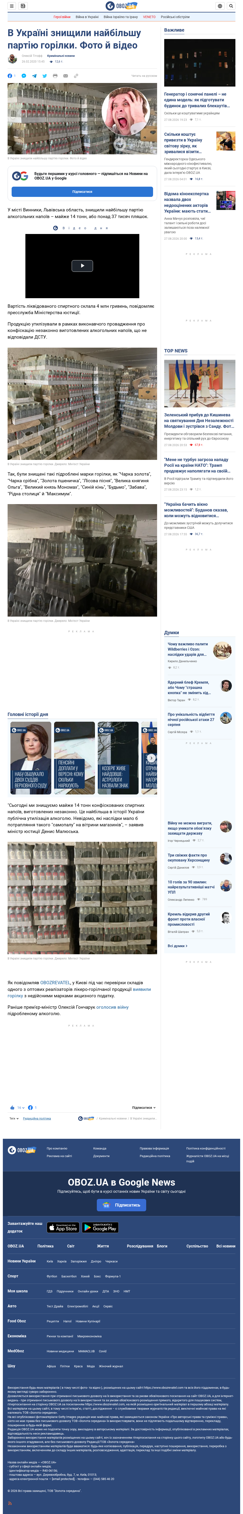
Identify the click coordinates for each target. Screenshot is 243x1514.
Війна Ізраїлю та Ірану (121, 17)
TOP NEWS (175, 351)
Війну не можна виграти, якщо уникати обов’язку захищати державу (190, 828)
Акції (95, 1306)
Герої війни (62, 17)
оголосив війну (112, 1007)
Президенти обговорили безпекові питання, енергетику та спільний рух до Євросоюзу (198, 436)
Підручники (65, 1291)
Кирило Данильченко (182, 661)
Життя (103, 1246)
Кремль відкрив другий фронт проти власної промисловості (189, 919)
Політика (45, 1246)
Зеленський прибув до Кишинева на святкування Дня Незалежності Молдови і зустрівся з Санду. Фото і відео (199, 420)
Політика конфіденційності (205, 1148)
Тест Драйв (55, 1306)
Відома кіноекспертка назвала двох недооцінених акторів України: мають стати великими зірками (186, 202)
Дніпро (96, 1261)
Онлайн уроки (88, 1291)
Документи (101, 1156)
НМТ (127, 1291)
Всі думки (176, 946)
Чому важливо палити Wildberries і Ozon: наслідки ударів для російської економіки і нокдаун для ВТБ (188, 649)
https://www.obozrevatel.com (163, 1387)
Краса (78, 1366)
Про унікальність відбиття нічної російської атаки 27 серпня (191, 719)
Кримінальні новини (61, 56)
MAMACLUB (86, 1351)
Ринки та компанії (60, 1336)
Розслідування (140, 1246)
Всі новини (225, 1246)
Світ (71, 1246)
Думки (171, 632)
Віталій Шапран (178, 932)
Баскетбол (69, 1276)
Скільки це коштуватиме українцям (192, 113)
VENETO (149, 17)
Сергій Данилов (178, 867)
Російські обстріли (175, 17)
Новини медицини (60, 1351)
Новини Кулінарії (88, 1321)
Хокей (85, 1276)
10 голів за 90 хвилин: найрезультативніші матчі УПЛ (191, 887)
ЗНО (116, 1291)
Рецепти (53, 1321)
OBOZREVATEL (55, 982)
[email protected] (63, 1479)
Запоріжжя (79, 1261)
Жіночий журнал (111, 1366)
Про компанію (57, 1148)
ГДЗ (49, 1291)
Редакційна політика (37, 1118)
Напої (67, 1321)
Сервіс (108, 1306)
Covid (102, 1351)
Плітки (65, 1366)
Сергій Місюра (177, 732)
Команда (99, 1148)
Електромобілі (77, 1306)
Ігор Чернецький (179, 840)
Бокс (97, 1276)
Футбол (52, 1276)
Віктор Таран (176, 700)
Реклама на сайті (59, 1156)
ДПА (106, 1291)
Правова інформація (154, 1148)
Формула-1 (113, 1276)
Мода (91, 1366)
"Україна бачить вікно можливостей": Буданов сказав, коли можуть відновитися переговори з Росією (196, 510)
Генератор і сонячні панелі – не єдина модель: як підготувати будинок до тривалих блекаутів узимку (195, 100)
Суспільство (197, 1246)
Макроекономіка (89, 1336)
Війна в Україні (87, 17)
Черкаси (111, 1261)
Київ (50, 1261)
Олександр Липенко (181, 899)
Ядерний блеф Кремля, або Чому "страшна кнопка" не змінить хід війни (188, 687)
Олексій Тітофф (32, 56)
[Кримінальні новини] (86, 1120)
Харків (61, 1261)
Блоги (162, 1246)
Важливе (174, 30)
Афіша (51, 1366)
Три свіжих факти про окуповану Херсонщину (189, 858)
